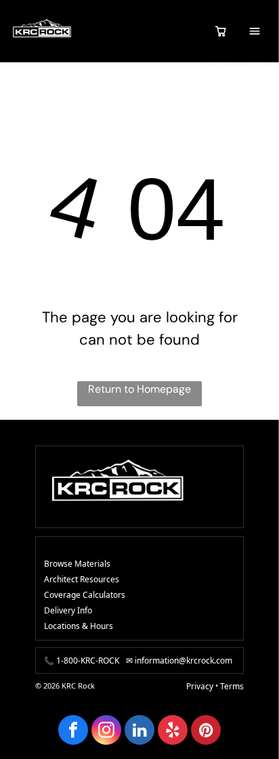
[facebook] (73, 731)
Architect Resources (81, 579)
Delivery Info (68, 610)
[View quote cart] (221, 31)
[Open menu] (254, 31)
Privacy (199, 686)
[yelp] (173, 731)
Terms (232, 686)
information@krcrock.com (183, 660)
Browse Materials (77, 563)
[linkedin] (139, 731)
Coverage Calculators (84, 595)
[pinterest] (206, 731)
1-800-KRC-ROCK (87, 660)
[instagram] (106, 731)
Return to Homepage (139, 389)
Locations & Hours (78, 626)
